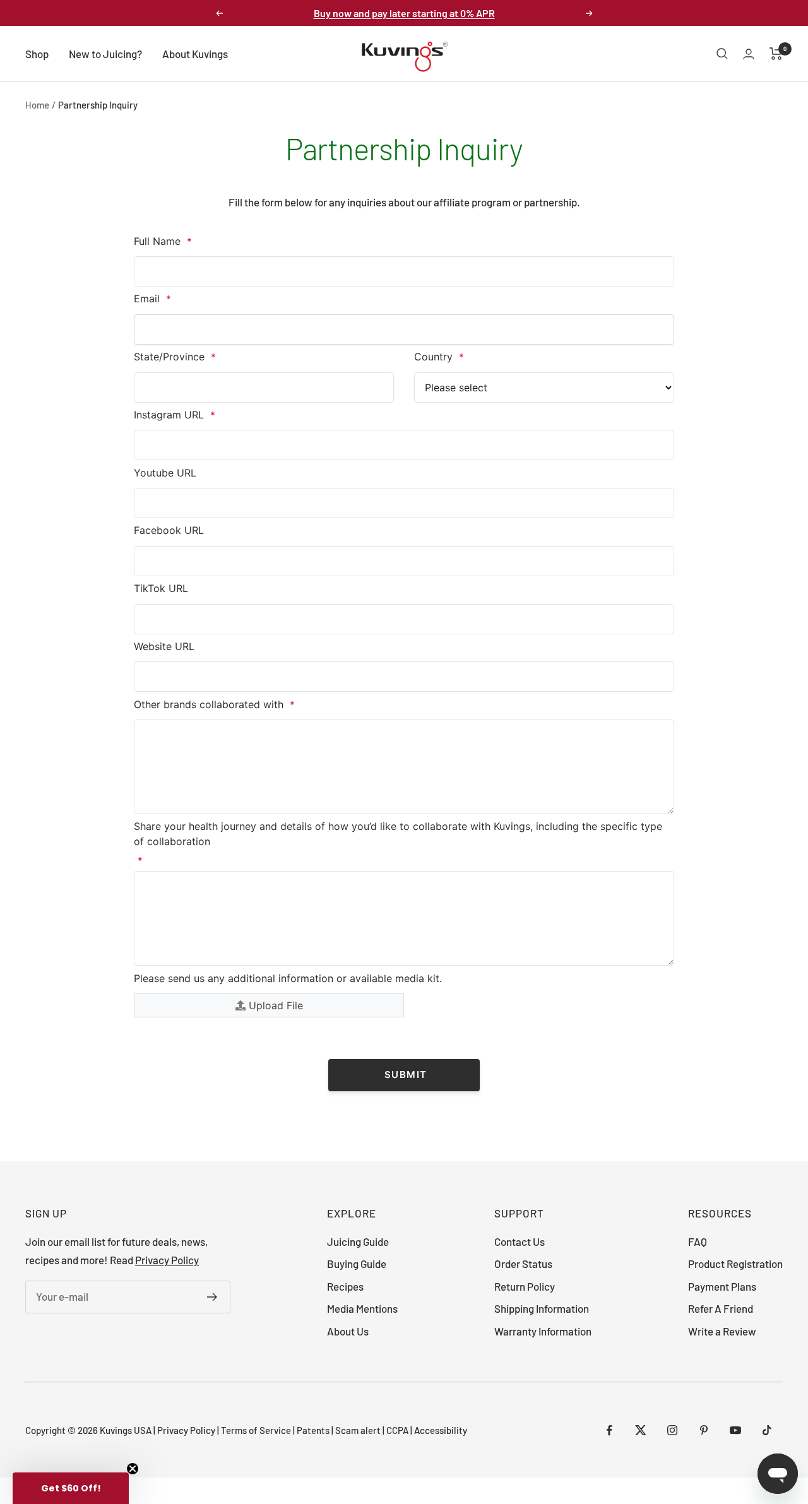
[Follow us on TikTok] (767, 1430)
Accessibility (440, 1430)
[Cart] (776, 53)
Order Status (523, 1263)
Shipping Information (541, 1308)
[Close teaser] (132, 1468)
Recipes (345, 1286)
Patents (314, 1430)
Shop (37, 53)
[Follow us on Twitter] (640, 1430)
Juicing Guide (358, 1241)
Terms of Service (256, 1430)
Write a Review (722, 1331)
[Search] (722, 53)
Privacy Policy (167, 1259)
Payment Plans (722, 1286)
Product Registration (735, 1263)
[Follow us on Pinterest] (704, 1430)
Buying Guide (356, 1263)
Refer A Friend (720, 1308)
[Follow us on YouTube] (735, 1430)
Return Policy (524, 1286)
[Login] (748, 54)
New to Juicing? (105, 53)
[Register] (212, 1297)
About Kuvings (195, 53)
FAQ (697, 1241)
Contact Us (519, 1241)
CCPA (398, 1430)
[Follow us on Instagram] (672, 1430)
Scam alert (358, 1430)
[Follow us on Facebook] (609, 1430)
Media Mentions (362, 1308)
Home (37, 104)
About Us (348, 1331)
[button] (71, 1488)
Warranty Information (542, 1331)
